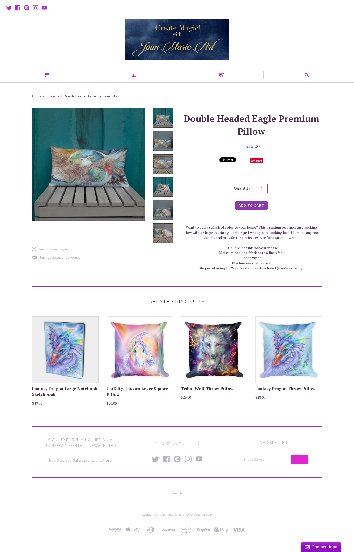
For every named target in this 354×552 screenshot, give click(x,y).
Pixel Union (175, 514)
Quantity (242, 188)
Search (177, 493)
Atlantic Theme (151, 514)
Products (52, 96)
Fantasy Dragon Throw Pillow (285, 388)
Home (36, 96)
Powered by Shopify (199, 514)
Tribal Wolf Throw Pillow (207, 388)
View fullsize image (49, 249)
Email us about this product (56, 258)
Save (259, 160)
